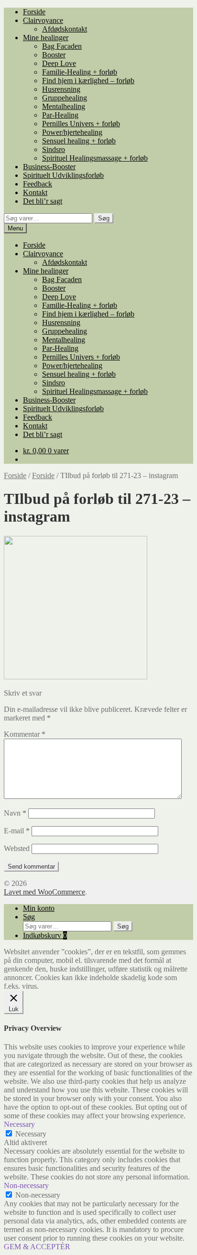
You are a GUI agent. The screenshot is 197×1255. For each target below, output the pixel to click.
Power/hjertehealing (72, 132)
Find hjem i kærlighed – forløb (88, 80)
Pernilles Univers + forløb (81, 124)
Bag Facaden (62, 46)
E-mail (17, 831)
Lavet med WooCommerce (44, 892)
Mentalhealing (63, 106)
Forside (34, 12)
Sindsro (53, 149)
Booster (54, 55)
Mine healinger (45, 37)
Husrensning (61, 89)
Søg (103, 218)
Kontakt (35, 192)
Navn (15, 813)
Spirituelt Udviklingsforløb (63, 175)
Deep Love (59, 63)
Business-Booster (49, 167)
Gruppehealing (64, 98)
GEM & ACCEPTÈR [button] (37, 1247)
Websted (17, 848)
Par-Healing (60, 115)
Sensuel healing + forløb (79, 141)
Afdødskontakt (64, 29)
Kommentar (24, 734)
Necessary (30, 1134)
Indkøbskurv (45, 935)
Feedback (37, 184)
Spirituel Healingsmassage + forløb (95, 158)
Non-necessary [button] (26, 1185)
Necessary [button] (19, 1124)
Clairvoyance (43, 20)
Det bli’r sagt (42, 201)
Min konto (39, 908)
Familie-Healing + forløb (79, 72)
